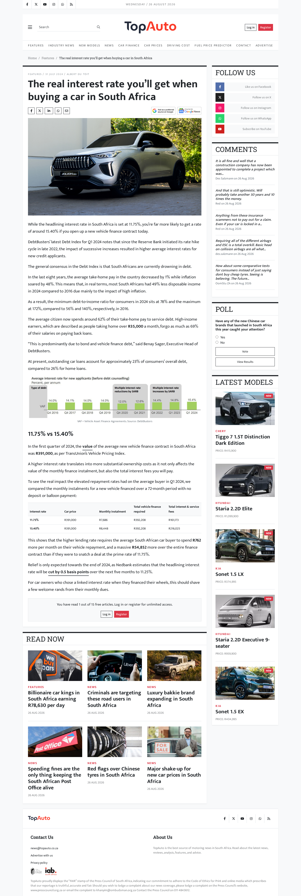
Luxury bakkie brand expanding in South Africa (171, 699)
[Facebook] (27, 4)
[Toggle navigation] (30, 27)
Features (36, 45)
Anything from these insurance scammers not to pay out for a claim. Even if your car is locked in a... (243, 220)
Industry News (61, 45)
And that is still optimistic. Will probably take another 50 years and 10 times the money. (245, 195)
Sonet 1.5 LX (230, 574)
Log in (251, 27)
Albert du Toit (78, 74)
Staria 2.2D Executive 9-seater (243, 643)
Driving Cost (178, 45)
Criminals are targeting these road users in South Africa (114, 699)
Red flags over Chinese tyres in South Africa (113, 772)
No (222, 343)
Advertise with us (42, 855)
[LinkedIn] (71, 4)
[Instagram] (53, 4)
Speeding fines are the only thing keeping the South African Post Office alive (54, 778)
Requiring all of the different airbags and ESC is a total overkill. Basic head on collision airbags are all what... (243, 245)
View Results (245, 361)
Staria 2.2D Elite (234, 508)
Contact (243, 45)
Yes (222, 337)
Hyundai (223, 502)
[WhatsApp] (62, 4)
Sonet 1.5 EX (230, 711)
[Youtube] (44, 4)
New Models (89, 45)
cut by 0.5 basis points (68, 571)
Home (32, 58)
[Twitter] (36, 4)
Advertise (264, 45)
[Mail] (66, 111)
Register (265, 27)
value (87, 446)
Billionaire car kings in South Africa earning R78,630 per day (54, 699)
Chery (221, 431)
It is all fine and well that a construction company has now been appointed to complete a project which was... (245, 167)
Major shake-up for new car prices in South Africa (174, 775)
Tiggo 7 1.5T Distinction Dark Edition (243, 440)
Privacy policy (39, 862)
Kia (218, 568)
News (109, 45)
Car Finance (129, 45)
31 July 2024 (54, 74)
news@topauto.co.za (44, 848)
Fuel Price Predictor (213, 45)
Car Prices (153, 45)
